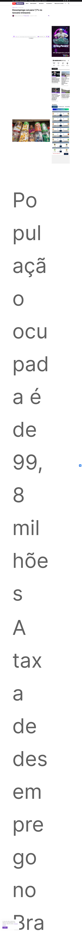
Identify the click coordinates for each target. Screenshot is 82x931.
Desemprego (20, 7)
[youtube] (67, 1)
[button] (66, 3)
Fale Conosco (44, 0)
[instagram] (69, 1)
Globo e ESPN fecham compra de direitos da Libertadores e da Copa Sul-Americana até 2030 (65, 81)
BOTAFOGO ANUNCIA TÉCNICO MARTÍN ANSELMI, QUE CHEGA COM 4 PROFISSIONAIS (56, 80)
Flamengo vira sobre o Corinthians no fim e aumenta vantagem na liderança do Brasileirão (56, 97)
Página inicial (14, 7)
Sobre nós (17, 0)
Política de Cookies (37, 0)
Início (13, 0)
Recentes (41, 3)
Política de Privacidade (23, 0)
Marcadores (33, 3)
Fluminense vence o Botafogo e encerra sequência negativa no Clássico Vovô (65, 96)
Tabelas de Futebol (59, 3)
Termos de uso (30, 0)
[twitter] (65, 1)
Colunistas (49, 3)
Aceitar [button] (5, 927)
